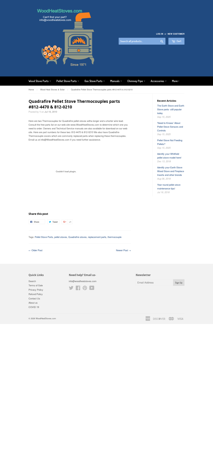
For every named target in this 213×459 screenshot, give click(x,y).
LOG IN (159, 33)
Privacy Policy (36, 289)
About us (33, 302)
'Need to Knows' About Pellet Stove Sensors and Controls (170, 126)
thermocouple (114, 237)
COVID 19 (34, 307)
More (175, 81)
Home (31, 89)
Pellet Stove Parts (66, 81)
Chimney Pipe (135, 81)
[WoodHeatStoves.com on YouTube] (91, 288)
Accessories (158, 81)
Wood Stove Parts (39, 81)
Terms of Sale (36, 285)
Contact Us (34, 298)
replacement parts (97, 237)
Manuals (115, 81)
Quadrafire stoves (77, 237)
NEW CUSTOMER (176, 33)
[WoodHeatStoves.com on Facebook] (78, 288)
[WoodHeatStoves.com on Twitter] (71, 288)
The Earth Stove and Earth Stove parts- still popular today (170, 109)
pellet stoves (60, 237)
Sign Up (178, 282)
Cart (178, 41)
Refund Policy (36, 294)
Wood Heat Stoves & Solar (52, 89)
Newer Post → (123, 250)
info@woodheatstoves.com (83, 281)
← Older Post (35, 250)
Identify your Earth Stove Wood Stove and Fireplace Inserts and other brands (170, 171)
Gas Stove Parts (94, 81)
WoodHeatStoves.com (46, 318)
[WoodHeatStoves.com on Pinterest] (84, 288)
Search (32, 281)
